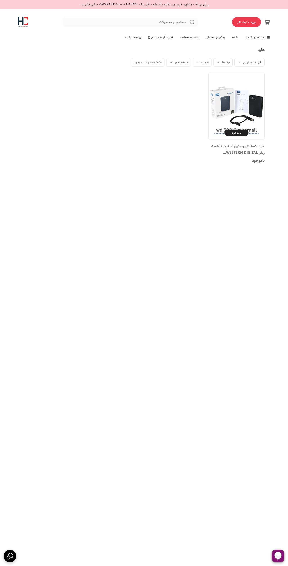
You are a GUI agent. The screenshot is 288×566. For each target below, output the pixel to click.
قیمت (205, 62)
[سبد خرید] (267, 22)
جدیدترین (249, 62)
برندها (226, 62)
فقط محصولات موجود (148, 62)
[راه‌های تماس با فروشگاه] (10, 556)
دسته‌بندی (181, 62)
